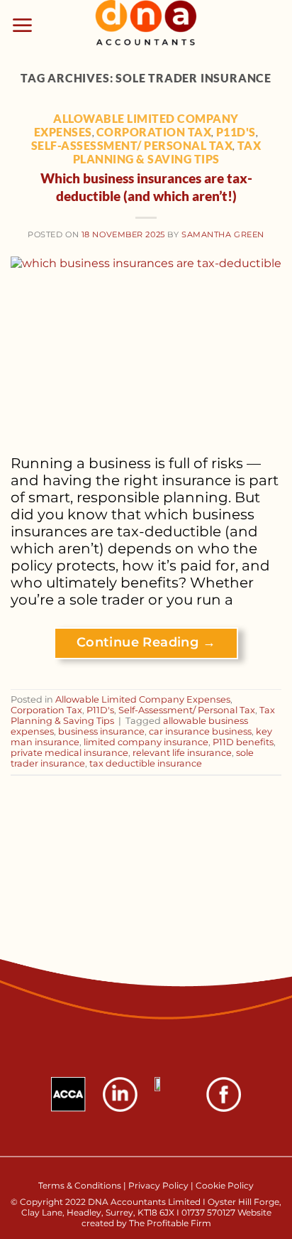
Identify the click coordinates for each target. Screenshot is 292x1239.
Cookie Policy (225, 1185)
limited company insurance (146, 742)
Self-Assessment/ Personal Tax (132, 145)
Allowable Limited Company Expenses (142, 699)
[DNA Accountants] (146, 25)
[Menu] (22, 25)
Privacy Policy (158, 1185)
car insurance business (200, 731)
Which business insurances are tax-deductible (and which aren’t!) (146, 187)
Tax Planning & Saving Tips (167, 152)
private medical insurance (69, 752)
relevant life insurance (182, 752)
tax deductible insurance (145, 763)
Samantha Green (222, 234)
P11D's (236, 132)
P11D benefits (243, 742)
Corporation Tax (154, 132)
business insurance (101, 731)
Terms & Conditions (80, 1185)
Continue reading (146, 642)
